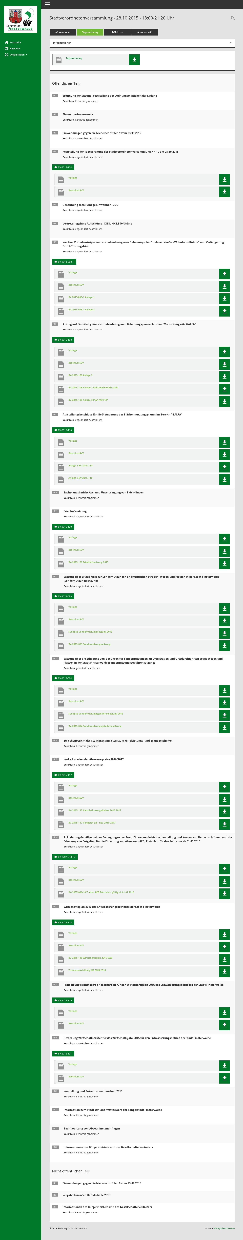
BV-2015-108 (65, 339)
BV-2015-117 (65, 774)
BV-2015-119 (65, 1000)
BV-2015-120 (65, 526)
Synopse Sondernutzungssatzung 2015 (90, 631)
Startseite (15, 42)
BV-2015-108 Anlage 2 (80, 375)
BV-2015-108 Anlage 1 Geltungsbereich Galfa (93, 387)
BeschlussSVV (76, 190)
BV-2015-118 (65, 922)
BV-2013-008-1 (66, 261)
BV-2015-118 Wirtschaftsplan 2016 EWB (90, 958)
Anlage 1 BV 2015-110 (80, 465)
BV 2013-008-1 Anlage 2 (81, 309)
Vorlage (72, 178)
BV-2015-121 (65, 1053)
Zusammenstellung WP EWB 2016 (87, 970)
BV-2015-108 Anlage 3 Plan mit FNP (88, 400)
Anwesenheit (144, 32)
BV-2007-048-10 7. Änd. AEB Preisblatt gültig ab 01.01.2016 (101, 892)
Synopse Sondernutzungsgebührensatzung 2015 (95, 713)
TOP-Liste (117, 32)
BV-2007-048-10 (66, 856)
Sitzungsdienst (224, 1228)
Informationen (63, 32)
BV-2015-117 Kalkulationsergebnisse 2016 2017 (94, 810)
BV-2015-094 (65, 678)
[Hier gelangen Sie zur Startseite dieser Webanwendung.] (20, 19)
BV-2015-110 (65, 430)
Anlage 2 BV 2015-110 (80, 478)
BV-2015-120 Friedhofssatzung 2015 (88, 562)
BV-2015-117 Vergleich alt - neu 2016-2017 (92, 822)
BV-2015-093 (65, 596)
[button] (20, 55)
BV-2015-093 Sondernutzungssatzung (89, 644)
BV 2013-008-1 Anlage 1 (81, 297)
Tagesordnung (90, 32)
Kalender (15, 48)
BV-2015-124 (65, 167)
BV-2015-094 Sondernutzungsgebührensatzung (95, 726)
